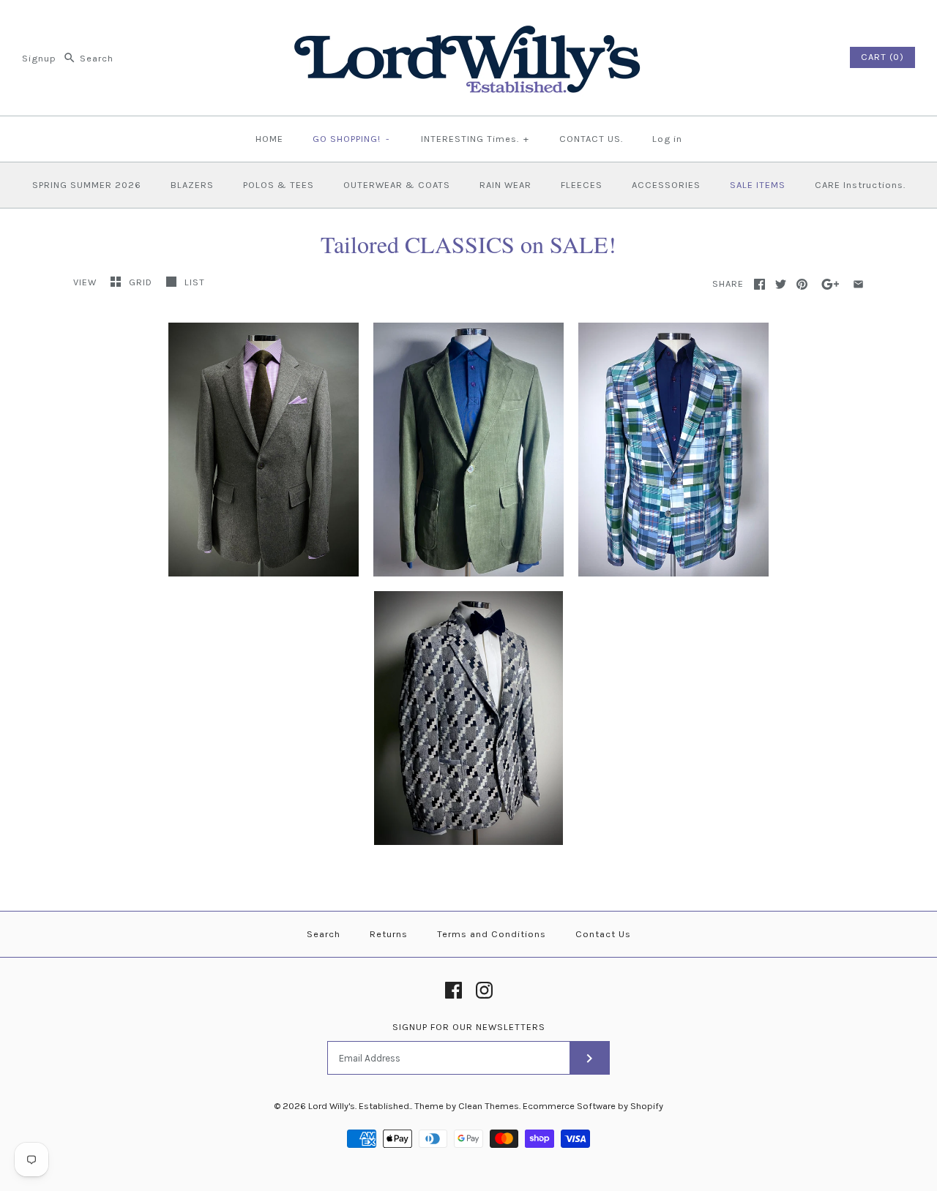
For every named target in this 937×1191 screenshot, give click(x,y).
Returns (389, 933)
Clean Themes (488, 1105)
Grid (142, 282)
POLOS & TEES (278, 184)
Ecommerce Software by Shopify (593, 1105)
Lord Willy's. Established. (359, 1105)
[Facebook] (453, 990)
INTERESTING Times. (475, 138)
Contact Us (603, 933)
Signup (39, 58)
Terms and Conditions (491, 933)
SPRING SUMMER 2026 (86, 184)
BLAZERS (192, 184)
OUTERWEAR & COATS (396, 184)
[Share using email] (858, 284)
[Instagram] (484, 990)
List (194, 282)
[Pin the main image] (801, 284)
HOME (269, 138)
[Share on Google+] (830, 284)
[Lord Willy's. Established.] (468, 24)
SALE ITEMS (757, 184)
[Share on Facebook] (759, 284)
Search (323, 933)
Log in (667, 138)
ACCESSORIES (666, 184)
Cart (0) (882, 56)
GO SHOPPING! (351, 138)
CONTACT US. (591, 138)
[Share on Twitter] (780, 284)
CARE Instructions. (860, 184)
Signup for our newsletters (468, 1026)
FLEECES (581, 184)
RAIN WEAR (505, 184)
